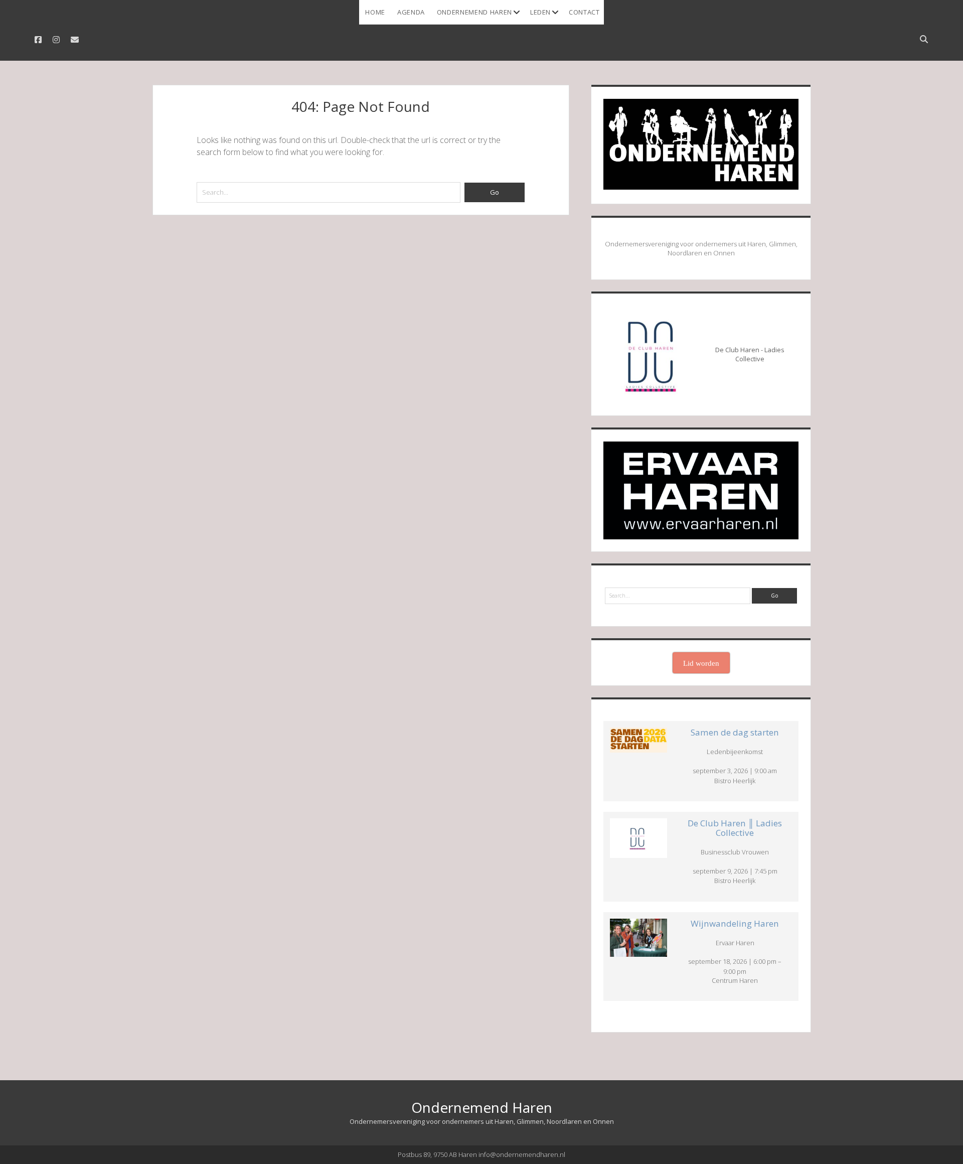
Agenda (411, 12)
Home (375, 12)
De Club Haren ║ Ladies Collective (735, 828)
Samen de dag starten (735, 732)
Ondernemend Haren (474, 12)
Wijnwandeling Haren (735, 923)
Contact (584, 12)
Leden (540, 12)
